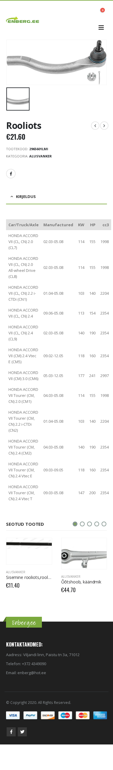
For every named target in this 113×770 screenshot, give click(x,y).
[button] (75, 524)
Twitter (22, 731)
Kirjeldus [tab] (26, 196)
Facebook (11, 173)
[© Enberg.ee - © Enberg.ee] (22, 20)
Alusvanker (40, 156)
